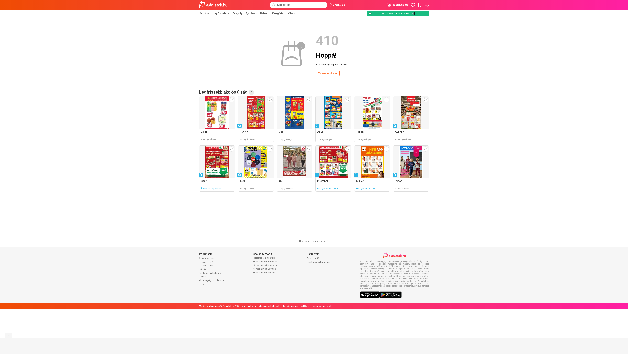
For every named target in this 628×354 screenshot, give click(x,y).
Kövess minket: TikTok (264, 272)
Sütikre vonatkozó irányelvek (317, 306)
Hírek (201, 284)
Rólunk (202, 276)
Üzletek (264, 13)
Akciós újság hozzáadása (211, 280)
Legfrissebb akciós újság (227, 13)
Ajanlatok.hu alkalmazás (210, 273)
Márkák (202, 269)
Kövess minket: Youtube (264, 269)
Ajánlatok (251, 13)
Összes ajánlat (206, 265)
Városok (293, 13)
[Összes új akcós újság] (251, 92)
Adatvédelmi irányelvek (292, 306)
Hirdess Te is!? (206, 262)
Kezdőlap (204, 13)
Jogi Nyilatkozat (248, 306)
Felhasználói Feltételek (269, 306)
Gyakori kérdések (207, 258)
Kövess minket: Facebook (265, 261)
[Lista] (426, 5)
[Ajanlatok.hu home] (213, 5)
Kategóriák (278, 13)
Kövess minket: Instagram (265, 265)
